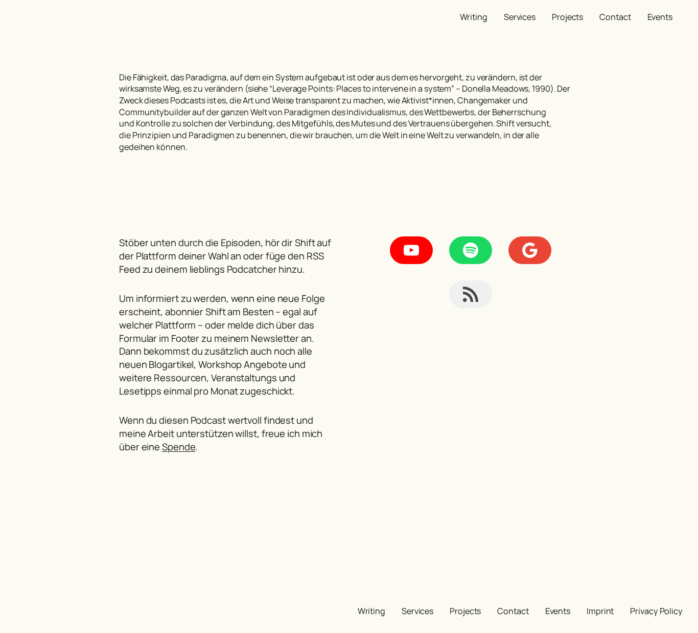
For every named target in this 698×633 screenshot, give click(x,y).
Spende (178, 446)
